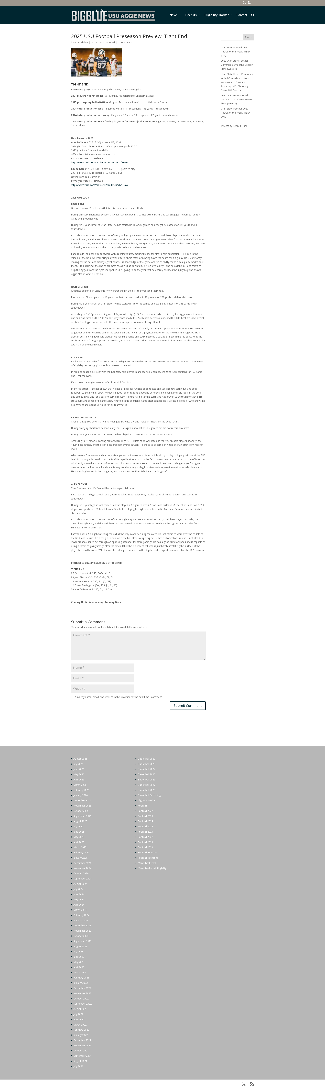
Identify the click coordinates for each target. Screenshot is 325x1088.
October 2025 (81, 810)
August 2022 (80, 1008)
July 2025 (78, 826)
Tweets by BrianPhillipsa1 (235, 125)
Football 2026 (145, 831)
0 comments (125, 42)
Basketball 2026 (146, 779)
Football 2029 (145, 847)
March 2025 (79, 847)
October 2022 (81, 998)
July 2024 (78, 889)
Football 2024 (145, 821)
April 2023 (78, 967)
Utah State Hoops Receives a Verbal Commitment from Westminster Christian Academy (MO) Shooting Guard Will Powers (237, 82)
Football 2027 (145, 837)
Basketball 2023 (146, 764)
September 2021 (82, 1055)
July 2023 (78, 951)
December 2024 (82, 863)
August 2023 (80, 946)
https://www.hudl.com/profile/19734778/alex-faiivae (99, 162)
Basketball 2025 (146, 774)
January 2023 (80, 982)
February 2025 (81, 852)
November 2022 (82, 993)
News (174, 15)
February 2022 (81, 1029)
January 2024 (80, 920)
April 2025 (78, 842)
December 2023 (82, 925)
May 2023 (78, 962)
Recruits (191, 15)
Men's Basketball (147, 863)
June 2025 (78, 831)
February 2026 (81, 790)
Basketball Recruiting (149, 795)
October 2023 (81, 936)
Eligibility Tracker (216, 15)
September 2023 (82, 941)
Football (110, 42)
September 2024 (82, 878)
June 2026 (78, 769)
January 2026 (80, 795)
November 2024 (82, 868)
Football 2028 (145, 842)
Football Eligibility (147, 852)
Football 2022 (145, 810)
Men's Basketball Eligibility (152, 868)
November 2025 (82, 805)
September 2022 (82, 1003)
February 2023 (81, 977)
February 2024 (81, 915)
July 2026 (78, 764)
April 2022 (78, 1019)
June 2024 (78, 894)
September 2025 (82, 816)
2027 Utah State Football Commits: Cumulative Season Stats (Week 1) (237, 99)
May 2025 (78, 837)
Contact (241, 15)
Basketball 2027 (146, 784)
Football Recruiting (148, 857)
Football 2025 (145, 826)
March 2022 (79, 1024)
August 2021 (80, 1061)
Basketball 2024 (146, 769)
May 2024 (78, 899)
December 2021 (82, 1040)
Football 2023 (145, 816)
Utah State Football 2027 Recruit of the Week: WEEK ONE (235, 112)
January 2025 (80, 857)
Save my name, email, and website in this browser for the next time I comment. (118, 697)
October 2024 (81, 873)
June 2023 (78, 956)
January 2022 (80, 1035)
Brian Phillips (81, 42)
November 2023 (82, 930)
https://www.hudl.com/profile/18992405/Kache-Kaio (99, 185)
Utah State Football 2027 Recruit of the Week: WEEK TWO (235, 51)
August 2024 (80, 883)
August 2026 (80, 758)
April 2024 (78, 904)
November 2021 (82, 1045)
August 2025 (80, 821)
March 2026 (79, 784)
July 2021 (78, 1066)
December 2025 (82, 800)
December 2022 (82, 988)
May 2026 (78, 774)
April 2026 (78, 779)
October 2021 (81, 1050)
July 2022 (78, 1014)
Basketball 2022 (146, 758)
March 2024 (79, 909)
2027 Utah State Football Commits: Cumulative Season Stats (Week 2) (237, 64)
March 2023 (79, 972)
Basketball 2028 (146, 790)
